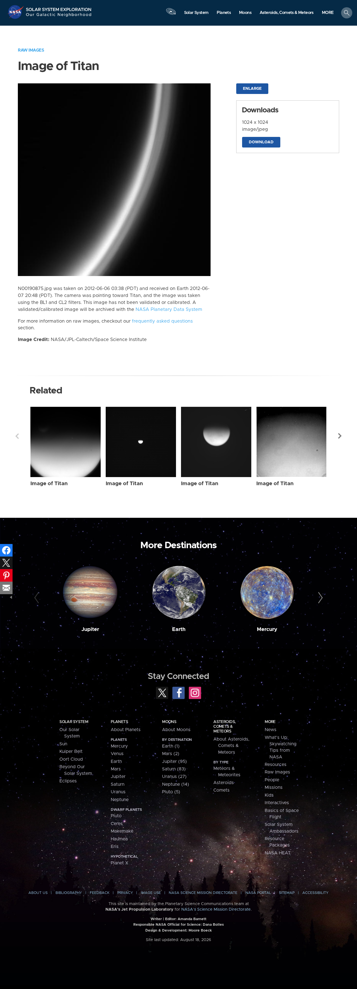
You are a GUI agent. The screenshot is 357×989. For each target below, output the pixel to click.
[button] (328, 13)
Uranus (118, 792)
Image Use (151, 893)
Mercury (267, 629)
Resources (275, 764)
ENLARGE (252, 89)
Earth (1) (171, 746)
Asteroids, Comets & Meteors (224, 726)
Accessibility (315, 893)
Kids (269, 795)
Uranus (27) (174, 776)
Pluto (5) (171, 792)
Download (261, 142)
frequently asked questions (162, 321)
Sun (63, 744)
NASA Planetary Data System (169, 309)
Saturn (117, 784)
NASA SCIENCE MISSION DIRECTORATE (203, 893)
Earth (178, 629)
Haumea (119, 839)
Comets (221, 790)
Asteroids (223, 782)
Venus (117, 753)
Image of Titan (49, 483)
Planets (119, 722)
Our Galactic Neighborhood (59, 16)
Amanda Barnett (192, 919)
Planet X (119, 863)
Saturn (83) (174, 769)
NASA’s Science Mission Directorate (216, 909)
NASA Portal (258, 893)
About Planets (126, 729)
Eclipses (68, 781)
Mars (116, 769)
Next (340, 436)
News (270, 729)
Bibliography (69, 893)
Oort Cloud (71, 759)
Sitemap (287, 893)
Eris (115, 846)
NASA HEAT (278, 853)
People (272, 780)
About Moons (176, 729)
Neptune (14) (175, 784)
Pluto (116, 816)
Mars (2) (170, 753)
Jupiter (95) (174, 761)
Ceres (117, 823)
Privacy (125, 893)
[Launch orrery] (171, 14)
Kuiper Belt (71, 751)
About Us (38, 893)
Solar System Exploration (59, 8)
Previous (17, 436)
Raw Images (31, 50)
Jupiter (90, 629)
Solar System (73, 722)
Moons (169, 722)
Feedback (99, 893)
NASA (16, 12)
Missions (274, 787)
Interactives (277, 803)
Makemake (122, 831)
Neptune (120, 799)
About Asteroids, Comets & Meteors (231, 746)
